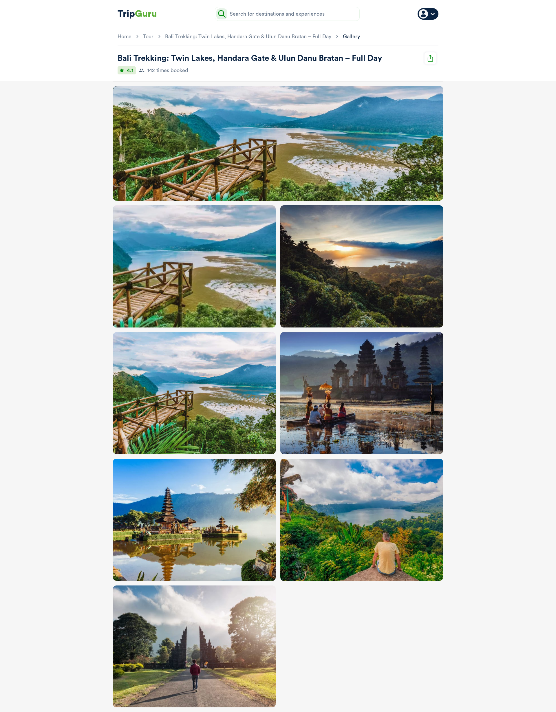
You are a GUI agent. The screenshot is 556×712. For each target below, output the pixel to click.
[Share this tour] (430, 58)
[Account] (428, 14)
